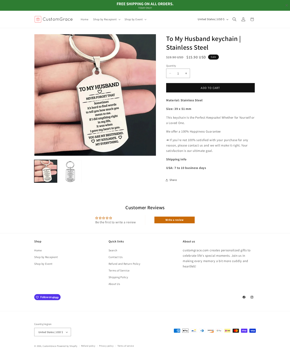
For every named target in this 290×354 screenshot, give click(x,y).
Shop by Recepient (46, 257)
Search (113, 250)
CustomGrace (49, 346)
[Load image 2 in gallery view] (70, 171)
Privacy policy (106, 345)
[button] (106, 19)
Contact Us (116, 257)
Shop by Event (43, 263)
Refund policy (88, 345)
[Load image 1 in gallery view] (45, 171)
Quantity (171, 65)
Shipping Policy (118, 277)
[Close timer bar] (286, 5)
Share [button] (173, 180)
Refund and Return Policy (124, 263)
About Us (114, 284)
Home (38, 250)
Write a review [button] (174, 220)
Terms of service (125, 345)
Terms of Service (119, 270)
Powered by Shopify (67, 346)
